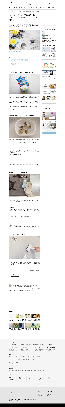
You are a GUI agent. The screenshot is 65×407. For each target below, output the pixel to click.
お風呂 (10, 51)
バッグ (16, 363)
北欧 (29, 379)
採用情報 (31, 399)
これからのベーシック (41, 395)
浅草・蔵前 (35, 370)
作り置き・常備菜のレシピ (23, 356)
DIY (9, 378)
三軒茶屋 (19, 370)
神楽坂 (31, 370)
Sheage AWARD (49, 391)
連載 (38, 394)
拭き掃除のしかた (14, 64)
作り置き (20, 377)
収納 (9, 380)
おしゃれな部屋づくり (11, 379)
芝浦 (43, 370)
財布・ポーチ (20, 363)
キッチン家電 (17, 362)
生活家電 (10, 362)
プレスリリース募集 (23, 399)
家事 (17, 51)
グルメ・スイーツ (20, 365)
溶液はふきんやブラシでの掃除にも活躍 (17, 63)
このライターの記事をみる (36, 288)
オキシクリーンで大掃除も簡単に (16, 65)
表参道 (22, 370)
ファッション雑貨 (11, 363)
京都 (49, 378)
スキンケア (20, 379)
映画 (39, 379)
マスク (49, 379)
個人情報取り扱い (11, 399)
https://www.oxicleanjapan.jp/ (15, 276)
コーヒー (40, 377)
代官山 (9, 370)
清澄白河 (28, 370)
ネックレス (30, 378)
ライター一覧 (49, 394)
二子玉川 (13, 370)
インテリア (10, 359)
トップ (9, 11)
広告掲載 (28, 399)
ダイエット (20, 378)
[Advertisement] (16, 301)
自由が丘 (16, 370)
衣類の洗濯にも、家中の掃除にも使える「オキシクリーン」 (21, 59)
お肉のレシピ (34, 356)
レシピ (9, 356)
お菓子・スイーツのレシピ (40, 356)
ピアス (29, 377)
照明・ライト (19, 359)
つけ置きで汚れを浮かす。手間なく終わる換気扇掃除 (20, 60)
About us (18, 399)
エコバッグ (49, 377)
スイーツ (40, 378)
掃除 (19, 51)
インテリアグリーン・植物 (25, 359)
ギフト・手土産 (11, 365)
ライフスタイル (14, 11)
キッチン (13, 51)
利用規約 (15, 399)
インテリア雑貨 (32, 359)
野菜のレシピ (17, 356)
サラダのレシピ (30, 356)
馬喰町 (25, 370)
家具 (16, 359)
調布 (40, 370)
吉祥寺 (38, 370)
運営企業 (34, 399)
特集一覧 (55, 78)
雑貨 (16, 365)
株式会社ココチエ (14, 400)
